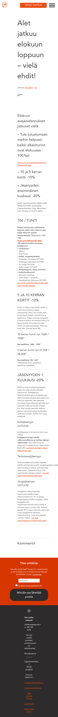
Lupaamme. (37, 574)
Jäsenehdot (29, 704)
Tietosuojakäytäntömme (34, 683)
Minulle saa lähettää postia (29, 594)
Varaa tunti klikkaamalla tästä (29, 241)
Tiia (35, 88)
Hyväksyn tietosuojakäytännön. (30, 586)
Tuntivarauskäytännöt (32, 688)
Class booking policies (29, 696)
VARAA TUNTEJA (33, 5)
